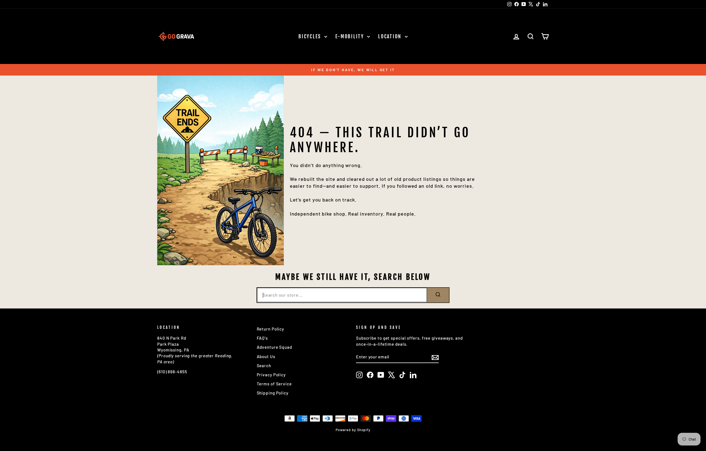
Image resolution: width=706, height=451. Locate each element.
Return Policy (270, 328)
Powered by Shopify (353, 430)
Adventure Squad (274, 347)
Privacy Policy (271, 374)
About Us (266, 356)
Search (264, 365)
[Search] (438, 295)
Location (390, 36)
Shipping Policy (273, 392)
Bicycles (310, 36)
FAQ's (262, 337)
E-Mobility (350, 36)
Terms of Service (274, 383)
